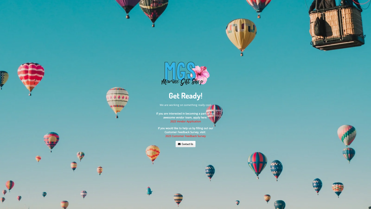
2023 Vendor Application (185, 121)
